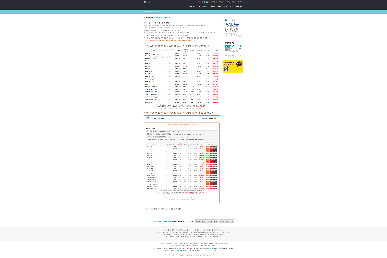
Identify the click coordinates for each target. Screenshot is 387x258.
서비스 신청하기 (235, 6)
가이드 (213, 6)
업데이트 (190, 6)
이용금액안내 (222, 6)
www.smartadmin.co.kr (209, 250)
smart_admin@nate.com (215, 236)
